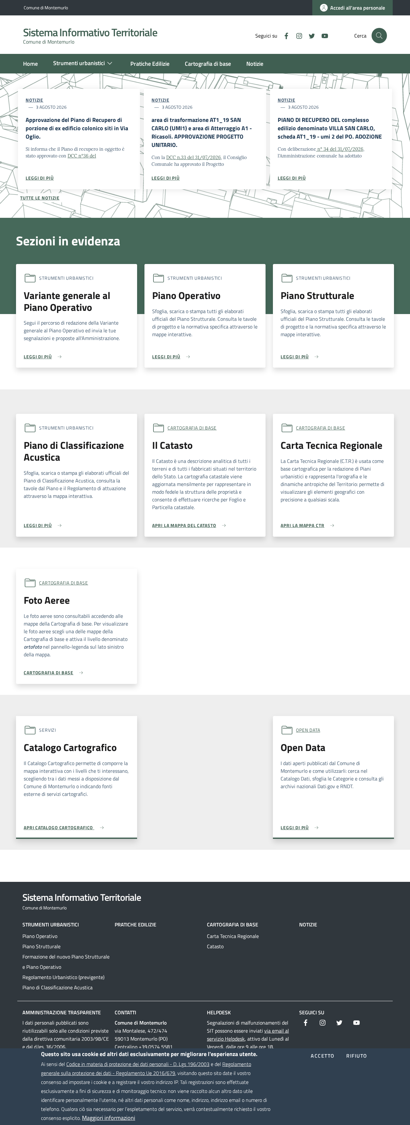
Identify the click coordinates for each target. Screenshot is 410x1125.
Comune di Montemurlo (46, 7)
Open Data (308, 730)
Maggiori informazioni (108, 1117)
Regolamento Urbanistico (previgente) (63, 977)
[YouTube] (322, 35)
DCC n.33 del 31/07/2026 (193, 157)
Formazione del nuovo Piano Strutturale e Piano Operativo (66, 962)
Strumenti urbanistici (50, 924)
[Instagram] (296, 35)
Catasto (215, 946)
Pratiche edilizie (135, 924)
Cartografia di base (192, 427)
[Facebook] (283, 35)
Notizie (34, 100)
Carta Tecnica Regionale (233, 936)
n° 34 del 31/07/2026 (339, 149)
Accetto (323, 1056)
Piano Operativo (39, 936)
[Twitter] (309, 35)
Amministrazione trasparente (61, 1012)
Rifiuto (356, 1056)
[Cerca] (379, 35)
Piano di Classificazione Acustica (57, 987)
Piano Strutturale (41, 946)
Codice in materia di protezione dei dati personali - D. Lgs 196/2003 (137, 1064)
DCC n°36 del (82, 156)
